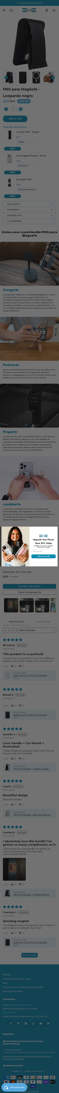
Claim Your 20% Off (44, 556)
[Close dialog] (56, 528)
